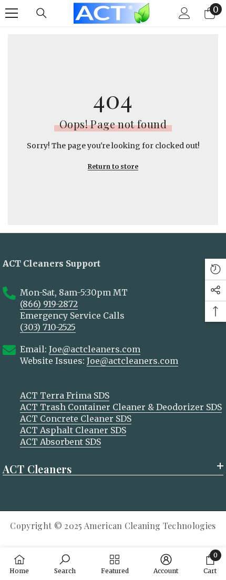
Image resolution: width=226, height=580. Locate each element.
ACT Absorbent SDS (60, 441)
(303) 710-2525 (48, 327)
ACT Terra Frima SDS (64, 395)
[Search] (41, 13)
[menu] (11, 13)
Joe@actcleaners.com (94, 349)
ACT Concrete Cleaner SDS (75, 418)
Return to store (113, 166)
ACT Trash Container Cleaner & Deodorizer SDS (121, 407)
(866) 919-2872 (49, 304)
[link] (65, 564)
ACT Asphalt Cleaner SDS (73, 430)
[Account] (184, 13)
